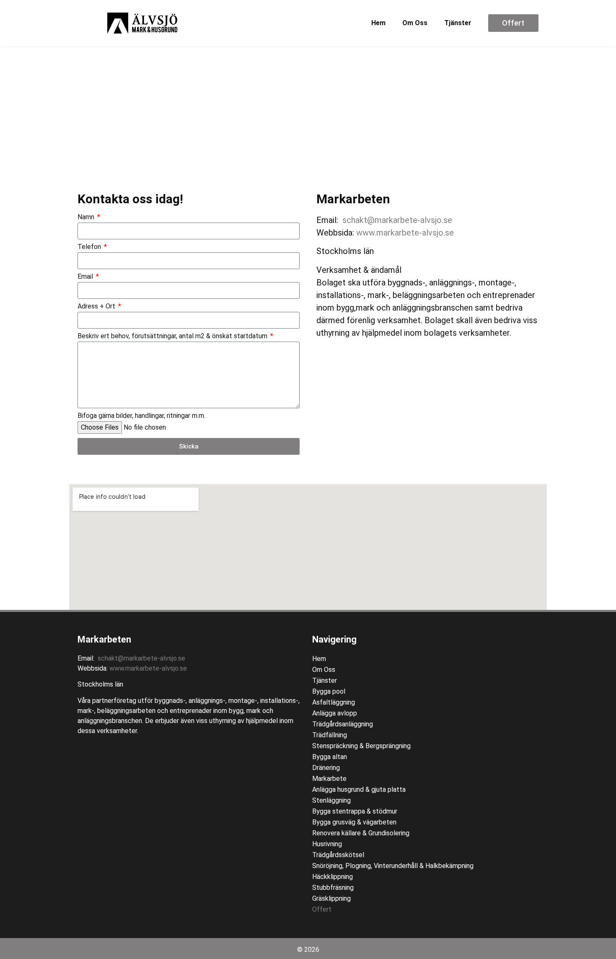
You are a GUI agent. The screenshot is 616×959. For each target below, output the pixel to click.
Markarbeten (104, 639)
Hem (378, 23)
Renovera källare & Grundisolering (360, 833)
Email (86, 276)
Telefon (90, 247)
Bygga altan (329, 757)
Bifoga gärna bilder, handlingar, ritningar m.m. (141, 416)
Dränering (326, 768)
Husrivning (327, 844)
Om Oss (414, 23)
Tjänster (457, 23)
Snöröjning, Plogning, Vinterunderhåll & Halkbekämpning (393, 866)
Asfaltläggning (333, 702)
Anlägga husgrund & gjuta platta (359, 789)
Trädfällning (329, 735)
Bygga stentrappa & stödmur (354, 811)
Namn (87, 217)
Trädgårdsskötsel (338, 855)
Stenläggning (331, 800)
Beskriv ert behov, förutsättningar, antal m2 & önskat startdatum (173, 336)
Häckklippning (332, 877)
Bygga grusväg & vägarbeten (354, 822)
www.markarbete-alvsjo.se (405, 233)
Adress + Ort (97, 306)
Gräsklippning (331, 898)
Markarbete (329, 779)
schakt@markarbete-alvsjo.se (397, 220)
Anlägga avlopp (334, 713)
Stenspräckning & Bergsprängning (361, 746)
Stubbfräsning (333, 888)
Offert (321, 909)
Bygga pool (328, 691)
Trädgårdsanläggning (342, 724)
